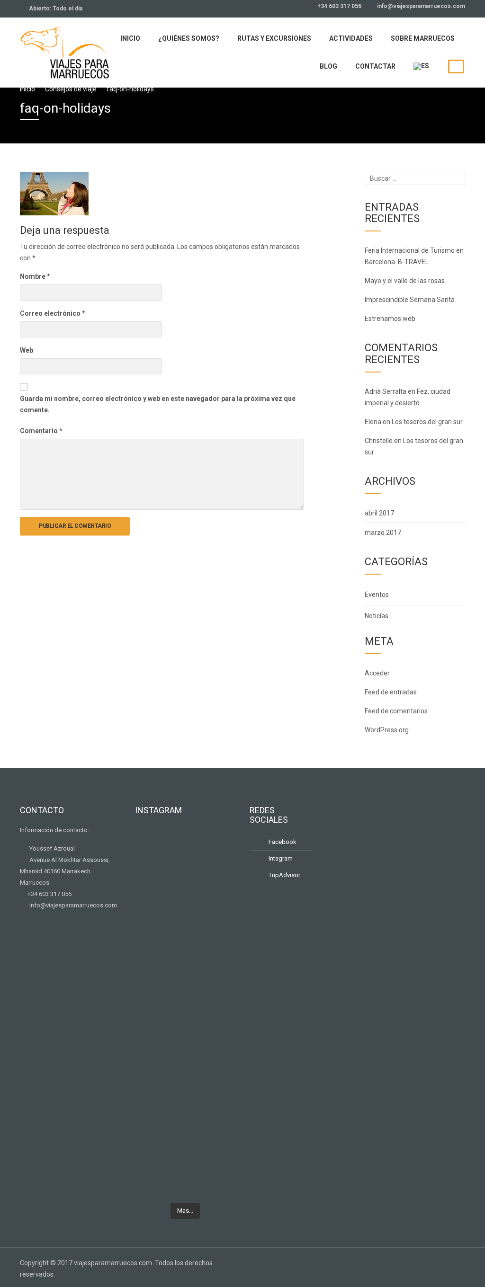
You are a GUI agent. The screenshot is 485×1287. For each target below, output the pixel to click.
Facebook (281, 841)
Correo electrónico (52, 313)
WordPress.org (387, 730)
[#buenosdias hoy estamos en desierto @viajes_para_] (220, 952)
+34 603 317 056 (338, 6)
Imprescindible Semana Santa (410, 299)
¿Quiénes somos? (188, 38)
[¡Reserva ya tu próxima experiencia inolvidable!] (150, 1054)
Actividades (351, 38)
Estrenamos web (390, 318)
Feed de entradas (391, 692)
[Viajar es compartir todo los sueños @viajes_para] (220, 864)
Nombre (35, 276)
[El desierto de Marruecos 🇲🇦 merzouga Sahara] (150, 870)
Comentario (41, 431)
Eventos (377, 594)
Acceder (377, 673)
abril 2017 (379, 513)
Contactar (375, 66)
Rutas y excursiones (274, 38)
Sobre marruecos (423, 38)
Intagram (280, 858)
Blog (328, 66)
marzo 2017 (383, 532)
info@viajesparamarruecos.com (420, 6)
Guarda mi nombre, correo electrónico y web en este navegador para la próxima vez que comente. (158, 404)
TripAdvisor (283, 875)
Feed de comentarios (396, 711)
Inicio (130, 38)
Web (26, 350)
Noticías (376, 616)
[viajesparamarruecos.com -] (65, 51)
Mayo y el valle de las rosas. (405, 280)
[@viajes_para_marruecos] (185, 839)
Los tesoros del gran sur (427, 422)
